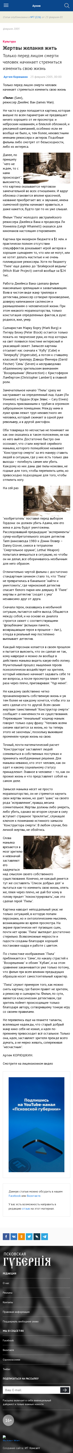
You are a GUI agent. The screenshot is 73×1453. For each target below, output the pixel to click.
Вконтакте (33, 1196)
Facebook (15, 1196)
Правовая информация (16, 1312)
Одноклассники (11, 1359)
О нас (6, 1283)
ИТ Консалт (32, 1448)
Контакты (8, 1302)
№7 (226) (35, 17)
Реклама (7, 1292)
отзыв (26, 1208)
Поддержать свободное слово (21, 1321)
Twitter (6, 1369)
